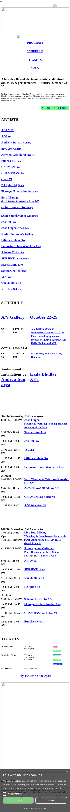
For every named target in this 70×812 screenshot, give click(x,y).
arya (5, 384)
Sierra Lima (35, 432)
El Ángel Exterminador (19, 191)
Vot (6, 277)
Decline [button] (51, 800)
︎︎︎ (55, 108)
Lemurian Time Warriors (44, 467)
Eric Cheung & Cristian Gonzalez (20, 199)
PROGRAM (35, 42)
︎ (1, 1)
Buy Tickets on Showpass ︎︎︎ (36, 676)
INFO (35, 68)
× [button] (67, 772)
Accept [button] (18, 800)
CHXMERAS (12, 173)
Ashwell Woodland (18, 154)
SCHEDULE (35, 51)
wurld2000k (11, 283)
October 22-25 (43, 317)
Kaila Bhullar (43, 374)
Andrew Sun (13, 379)
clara (6, 179)
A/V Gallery (13, 317)
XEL (11, 289)
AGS (6, 136)
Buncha (34, 621)
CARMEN (10, 167)
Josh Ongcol (32, 420)
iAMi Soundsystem (19, 215)
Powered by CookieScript (35, 808)
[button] (4, 794)
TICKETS (35, 59)
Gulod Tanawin (17, 207)
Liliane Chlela (36, 458)
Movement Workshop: (36, 423)
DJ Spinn (12, 185)
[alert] (35, 790)
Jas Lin (31, 441)
